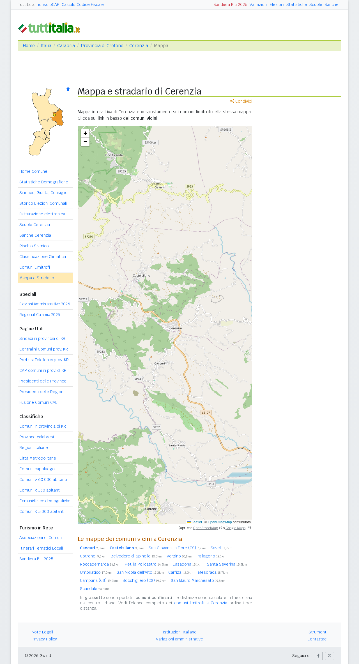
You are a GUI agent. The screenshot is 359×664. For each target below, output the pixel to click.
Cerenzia (138, 46)
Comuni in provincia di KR (42, 426)
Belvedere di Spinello (136, 556)
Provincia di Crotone (102, 46)
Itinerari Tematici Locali (41, 548)
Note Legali (42, 632)
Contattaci (317, 639)
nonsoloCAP (48, 4)
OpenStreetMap (220, 521)
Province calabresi (36, 436)
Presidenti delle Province (42, 381)
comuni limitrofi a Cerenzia (200, 602)
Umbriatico (96, 572)
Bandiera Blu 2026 (230, 4)
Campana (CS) (99, 580)
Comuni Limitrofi (34, 267)
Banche (332, 4)
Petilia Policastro (146, 564)
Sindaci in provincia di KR (42, 338)
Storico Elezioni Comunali (43, 203)
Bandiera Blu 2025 (36, 558)
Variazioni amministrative (179, 639)
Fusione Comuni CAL (38, 402)
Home (29, 46)
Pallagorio (211, 556)
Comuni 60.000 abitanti (43, 479)
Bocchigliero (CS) (144, 580)
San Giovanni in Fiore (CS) (177, 547)
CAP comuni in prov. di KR (42, 370)
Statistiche (296, 4)
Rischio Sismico (34, 245)
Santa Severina (227, 564)
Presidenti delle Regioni (41, 391)
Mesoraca (213, 572)
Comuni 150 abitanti (40, 490)
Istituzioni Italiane (180, 632)
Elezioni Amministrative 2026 (44, 303)
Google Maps (235, 528)
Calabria (66, 46)
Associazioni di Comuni (41, 537)
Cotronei (93, 556)
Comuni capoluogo (37, 468)
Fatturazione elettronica (42, 213)
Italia (46, 46)
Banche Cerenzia (35, 235)
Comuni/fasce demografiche (44, 500)
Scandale (94, 588)
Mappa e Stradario (36, 277)
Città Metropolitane (37, 458)
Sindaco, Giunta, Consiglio (43, 192)
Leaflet (196, 521)
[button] (85, 133)
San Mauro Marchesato (198, 580)
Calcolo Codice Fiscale (83, 4)
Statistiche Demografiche (43, 182)
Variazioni (259, 4)
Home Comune (33, 171)
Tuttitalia (26, 4)
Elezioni (277, 4)
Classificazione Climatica (42, 256)
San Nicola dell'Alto (140, 572)
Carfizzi (181, 572)
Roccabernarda (100, 564)
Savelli (222, 547)
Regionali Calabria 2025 (39, 314)
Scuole (315, 4)
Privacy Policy (44, 639)
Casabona (187, 564)
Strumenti (318, 632)
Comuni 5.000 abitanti (42, 511)
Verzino (179, 556)
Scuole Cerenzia (34, 224)
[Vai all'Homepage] (51, 27)
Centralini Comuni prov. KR (43, 349)
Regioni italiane (33, 447)
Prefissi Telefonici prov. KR (44, 359)
